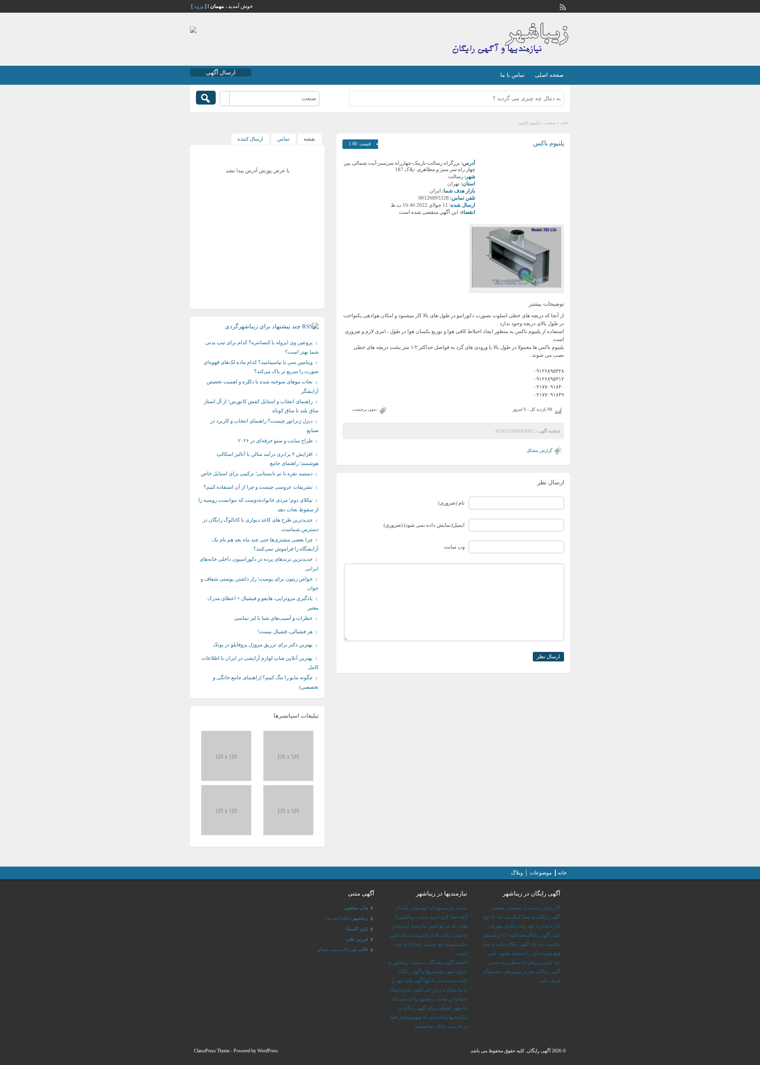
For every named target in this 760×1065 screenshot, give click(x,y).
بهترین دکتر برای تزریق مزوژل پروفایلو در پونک (263, 645)
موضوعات (541, 873)
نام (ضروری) (451, 503)
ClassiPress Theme (212, 1051)
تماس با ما (512, 75)
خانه (564, 122)
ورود (198, 6)
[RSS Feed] (563, 6)
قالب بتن (359, 949)
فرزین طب (357, 939)
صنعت (550, 122)
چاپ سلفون (356, 908)
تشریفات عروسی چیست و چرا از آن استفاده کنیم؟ (258, 487)
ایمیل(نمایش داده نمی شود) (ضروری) (424, 525)
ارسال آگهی (221, 72)
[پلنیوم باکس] (516, 257)
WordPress (267, 1051)
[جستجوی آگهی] (206, 98)
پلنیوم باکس (548, 143)
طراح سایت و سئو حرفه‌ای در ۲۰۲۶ (275, 441)
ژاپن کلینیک (357, 929)
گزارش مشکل (539, 450)
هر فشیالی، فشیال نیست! (285, 631)
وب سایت (454, 547)
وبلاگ (517, 873)
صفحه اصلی (549, 75)
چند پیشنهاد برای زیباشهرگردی (262, 326)
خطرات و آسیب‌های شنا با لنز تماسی (273, 618)
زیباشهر (360, 918)
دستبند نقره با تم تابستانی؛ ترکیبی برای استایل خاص (257, 473)
